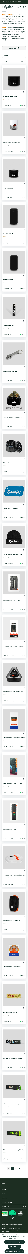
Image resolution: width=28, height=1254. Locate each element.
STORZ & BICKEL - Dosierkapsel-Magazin (12, 966)
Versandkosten (5, 1230)
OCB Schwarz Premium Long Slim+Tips (14, 1150)
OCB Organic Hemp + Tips (10, 1012)
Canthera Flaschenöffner (10, 371)
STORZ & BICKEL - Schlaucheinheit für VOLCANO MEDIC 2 (13, 875)
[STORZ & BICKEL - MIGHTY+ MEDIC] (14, 628)
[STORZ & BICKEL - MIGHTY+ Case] (14, 903)
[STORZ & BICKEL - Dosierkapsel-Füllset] (14, 720)
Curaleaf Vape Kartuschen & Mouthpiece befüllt (11, 142)
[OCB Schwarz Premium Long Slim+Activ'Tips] (14, 1086)
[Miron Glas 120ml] (14, 170)
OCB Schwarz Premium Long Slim (12, 1058)
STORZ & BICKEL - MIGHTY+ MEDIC (13, 646)
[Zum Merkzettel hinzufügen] (23, 92)
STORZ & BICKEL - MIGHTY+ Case (12, 921)
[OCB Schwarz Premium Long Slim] (14, 1041)
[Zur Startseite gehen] (9, 7)
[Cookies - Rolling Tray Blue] (14, 491)
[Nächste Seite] (19, 1168)
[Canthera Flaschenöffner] (14, 354)
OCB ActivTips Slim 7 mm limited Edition (12, 417)
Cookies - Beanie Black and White (12, 554)
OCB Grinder (6, 463)
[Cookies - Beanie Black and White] (14, 537)
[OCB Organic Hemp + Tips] (14, 995)
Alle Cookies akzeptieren (13, 1251)
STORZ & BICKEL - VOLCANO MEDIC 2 (13, 692)
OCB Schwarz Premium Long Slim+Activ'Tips (11, 1104)
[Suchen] (18, 7)
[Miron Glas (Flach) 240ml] (14, 79)
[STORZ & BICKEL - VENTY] (14, 812)
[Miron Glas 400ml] (14, 262)
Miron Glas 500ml (8, 234)
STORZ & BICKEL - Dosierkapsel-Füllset (14, 737)
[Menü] (2, 7)
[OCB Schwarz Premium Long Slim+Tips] (14, 1132)
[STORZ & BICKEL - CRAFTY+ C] (14, 583)
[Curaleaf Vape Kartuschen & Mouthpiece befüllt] (14, 125)
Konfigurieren (14, 1246)
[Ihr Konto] (20, 7)
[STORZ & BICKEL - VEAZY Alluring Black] (14, 766)
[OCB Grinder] (14, 445)
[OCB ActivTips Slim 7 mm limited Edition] (14, 399)
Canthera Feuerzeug (8, 325)
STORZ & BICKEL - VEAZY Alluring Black (12, 783)
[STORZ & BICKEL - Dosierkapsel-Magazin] (14, 949)
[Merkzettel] (23, 7)
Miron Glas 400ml (8, 279)
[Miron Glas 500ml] (14, 216)
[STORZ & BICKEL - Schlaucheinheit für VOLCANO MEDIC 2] (14, 857)
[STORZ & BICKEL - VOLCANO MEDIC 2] (14, 674)
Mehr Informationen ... (14, 1238)
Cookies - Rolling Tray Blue (10, 508)
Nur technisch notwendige (13, 1242)
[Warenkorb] (26, 7)
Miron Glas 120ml (8, 188)
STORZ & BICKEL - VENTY (10, 829)
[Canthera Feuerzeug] (14, 308)
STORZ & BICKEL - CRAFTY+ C (11, 600)
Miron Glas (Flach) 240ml (10, 96)
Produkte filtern (12, 48)
